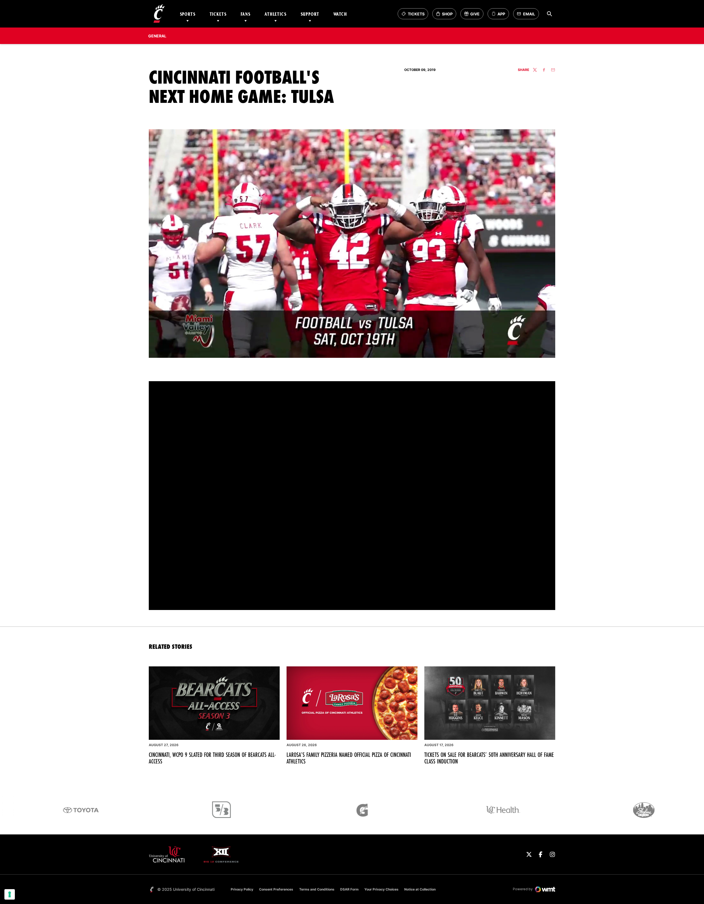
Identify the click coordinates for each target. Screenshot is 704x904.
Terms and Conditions (316, 889)
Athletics (276, 14)
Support (310, 14)
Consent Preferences (276, 889)
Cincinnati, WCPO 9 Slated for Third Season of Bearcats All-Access (212, 758)
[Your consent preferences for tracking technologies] (9, 894)
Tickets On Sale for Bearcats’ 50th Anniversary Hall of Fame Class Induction (489, 758)
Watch (340, 14)
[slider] (318, 602)
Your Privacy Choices (381, 889)
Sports (188, 14)
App (501, 14)
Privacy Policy (242, 889)
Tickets (218, 14)
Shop (446, 15)
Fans (246, 14)
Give (473, 15)
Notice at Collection (420, 889)
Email (527, 15)
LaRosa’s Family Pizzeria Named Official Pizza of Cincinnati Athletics (349, 758)
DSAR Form (349, 889)
